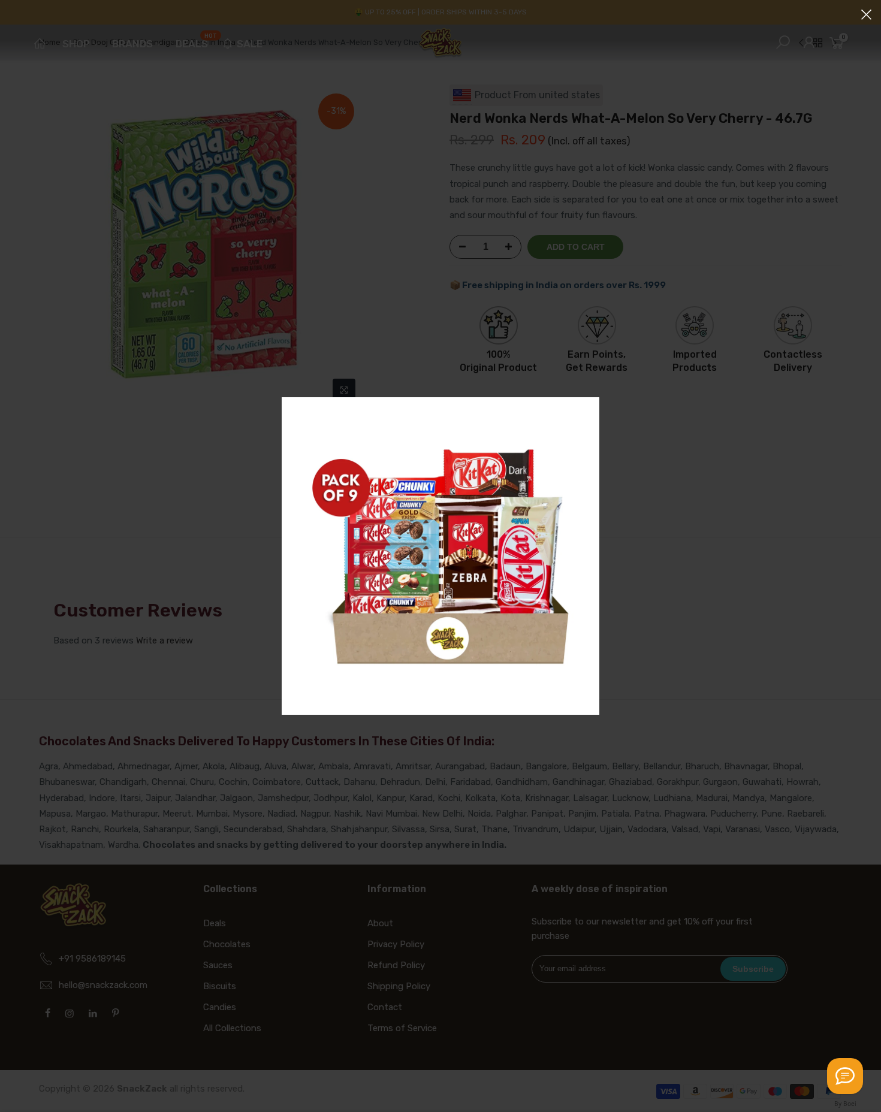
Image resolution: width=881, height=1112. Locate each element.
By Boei (845, 1103)
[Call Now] (845, 1076)
